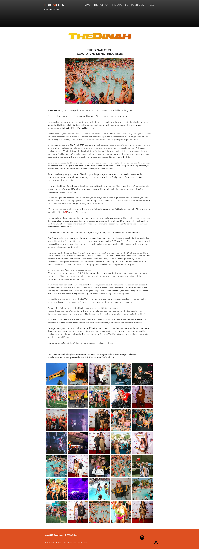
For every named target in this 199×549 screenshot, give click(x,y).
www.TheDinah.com (106, 357)
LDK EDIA (54, 5)
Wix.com (83, 543)
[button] (56, 374)
